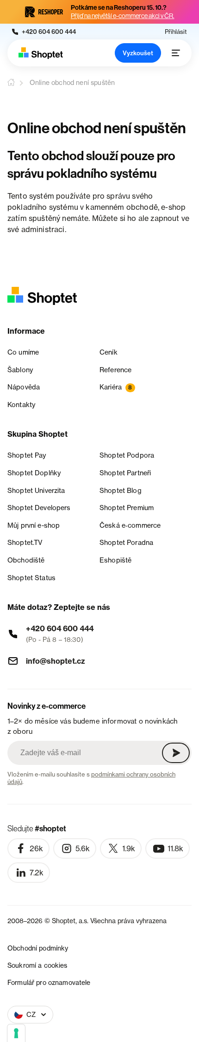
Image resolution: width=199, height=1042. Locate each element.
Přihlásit (176, 32)
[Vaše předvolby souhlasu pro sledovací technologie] (16, 1033)
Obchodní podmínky (37, 948)
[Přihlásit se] (176, 753)
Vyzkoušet (138, 53)
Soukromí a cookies (37, 965)
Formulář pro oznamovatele (49, 982)
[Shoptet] (41, 53)
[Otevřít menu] (176, 53)
